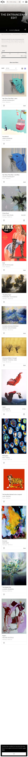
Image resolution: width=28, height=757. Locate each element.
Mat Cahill (6, 457)
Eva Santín (6, 409)
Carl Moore (6, 496)
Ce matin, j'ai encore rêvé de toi (10, 326)
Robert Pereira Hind (9, 360)
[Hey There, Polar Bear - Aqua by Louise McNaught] (14, 84)
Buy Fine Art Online (6, 34)
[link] (19, 1)
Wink (3, 263)
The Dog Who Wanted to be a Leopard (12, 494)
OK (14, 753)
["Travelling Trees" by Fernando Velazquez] (14, 283)
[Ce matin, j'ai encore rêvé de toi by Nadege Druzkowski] (14, 315)
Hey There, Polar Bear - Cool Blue (10, 174)
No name (4, 541)
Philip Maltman (7, 215)
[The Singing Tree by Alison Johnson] (14, 568)
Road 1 (4, 635)
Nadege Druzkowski (9, 328)
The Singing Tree (6, 587)
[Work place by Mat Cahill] (14, 436)
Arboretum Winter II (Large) (9, 358)
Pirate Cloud (5, 213)
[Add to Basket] (24, 220)
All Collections (16, 34)
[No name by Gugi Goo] (14, 522)
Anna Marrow (7, 138)
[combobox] (10, 68)
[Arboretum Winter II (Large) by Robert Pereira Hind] (14, 346)
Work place (5, 455)
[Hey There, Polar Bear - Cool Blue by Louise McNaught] (14, 160)
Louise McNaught (8, 100)
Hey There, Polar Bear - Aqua (9, 98)
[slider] (1, 52)
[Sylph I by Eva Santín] (14, 387)
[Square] (22, 68)
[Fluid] (25, 68)
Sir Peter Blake (7, 265)
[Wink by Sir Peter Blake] (14, 243)
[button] (26, 2)
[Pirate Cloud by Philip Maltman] (14, 198)
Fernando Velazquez (9, 297)
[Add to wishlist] (4, 105)
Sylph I (4, 407)
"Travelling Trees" (6, 294)
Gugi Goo (5, 543)
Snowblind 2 (5, 136)
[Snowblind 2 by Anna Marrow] (14, 122)
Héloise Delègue (8, 637)
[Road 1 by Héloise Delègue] (14, 616)
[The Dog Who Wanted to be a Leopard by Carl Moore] (14, 480)
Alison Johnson (8, 589)
